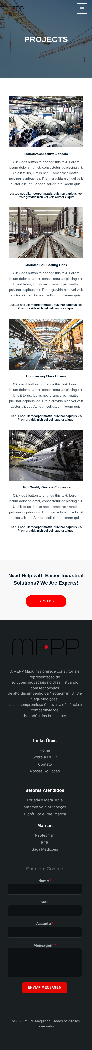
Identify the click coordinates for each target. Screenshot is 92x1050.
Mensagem (44, 945)
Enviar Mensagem (45, 987)
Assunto (44, 923)
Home (45, 750)
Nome (45, 880)
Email (45, 902)
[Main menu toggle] (82, 8)
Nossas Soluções (45, 771)
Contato (45, 764)
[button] (46, 601)
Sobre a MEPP (44, 757)
